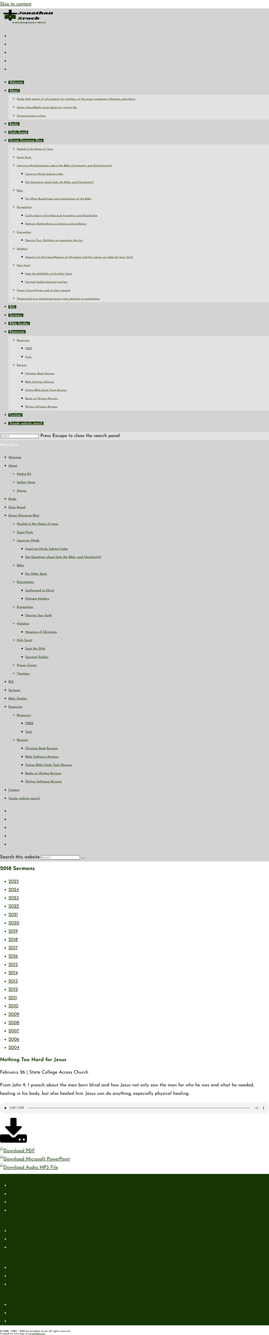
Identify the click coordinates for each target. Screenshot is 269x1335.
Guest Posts (25, 532)
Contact (13, 790)
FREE (29, 723)
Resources (15, 707)
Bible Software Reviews (41, 757)
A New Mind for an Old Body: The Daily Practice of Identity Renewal (80, 1304)
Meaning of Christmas (41, 632)
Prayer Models (23, 1284)
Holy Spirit (24, 640)
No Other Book (36, 574)
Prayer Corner (27, 665)
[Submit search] (83, 858)
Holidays (23, 623)
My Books (18, 1230)
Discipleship (25, 582)
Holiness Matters (37, 598)
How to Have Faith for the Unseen (44, 1321)
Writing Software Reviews (43, 781)
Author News (26, 482)
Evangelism (25, 607)
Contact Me (20, 1210)
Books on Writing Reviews (43, 773)
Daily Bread (16, 507)
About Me (18, 1185)
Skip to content (16, 4)
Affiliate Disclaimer (28, 1202)
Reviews (22, 740)
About (12, 465)
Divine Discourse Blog (23, 515)
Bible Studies (17, 698)
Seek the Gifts (35, 648)
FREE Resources (25, 1239)
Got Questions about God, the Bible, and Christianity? (63, 557)
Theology (23, 673)
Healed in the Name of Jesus (37, 524)
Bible (20, 565)
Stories (21, 490)
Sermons (14, 690)
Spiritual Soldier (37, 657)
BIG (11, 682)
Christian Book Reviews (41, 748)
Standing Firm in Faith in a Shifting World (52, 1312)
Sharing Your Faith (38, 615)
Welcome (14, 457)
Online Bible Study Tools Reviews (48, 765)
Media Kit (24, 474)
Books (12, 499)
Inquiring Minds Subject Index (46, 549)
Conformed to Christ (39, 590)
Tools (28, 732)
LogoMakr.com (37, 1333)
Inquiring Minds (28, 540)
